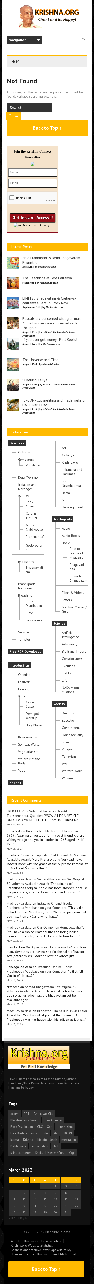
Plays (30, 613)
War (64, 764)
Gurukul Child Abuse (34, 527)
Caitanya (68, 455)
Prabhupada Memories (26, 586)
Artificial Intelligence (70, 634)
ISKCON (23, 496)
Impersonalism (34, 569)
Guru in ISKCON (31, 515)
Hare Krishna (65, 1127)
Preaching (25, 595)
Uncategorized (72, 507)
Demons (68, 713)
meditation (68, 1140)
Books (66, 543)
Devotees (16, 443)
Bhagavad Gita (44, 1113)
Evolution (68, 666)
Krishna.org (70, 462)
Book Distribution (34, 603)
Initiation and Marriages (27, 486)
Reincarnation (27, 737)
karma (14, 1140)
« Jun (11, 1218)
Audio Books (71, 536)
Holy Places (34, 725)
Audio (66, 528)
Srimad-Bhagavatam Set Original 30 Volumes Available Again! (45, 881)
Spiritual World (29, 744)
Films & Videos (73, 592)
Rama (66, 493)
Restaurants (34, 620)
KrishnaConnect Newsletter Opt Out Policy (41, 1250)
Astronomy (69, 644)
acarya (14, 1113)
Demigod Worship (32, 715)
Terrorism (69, 756)
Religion (68, 749)
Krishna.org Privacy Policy (42, 1241)
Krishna (15, 782)
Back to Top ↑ (47, 128)
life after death (47, 1140)
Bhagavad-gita (77, 566)
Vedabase (33, 465)
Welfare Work (72, 771)
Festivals (24, 682)
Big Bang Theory (74, 651)
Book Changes (32, 504)
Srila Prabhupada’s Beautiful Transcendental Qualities (38, 813)
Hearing (23, 689)
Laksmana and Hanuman (72, 471)
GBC (40, 1127)
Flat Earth (68, 673)
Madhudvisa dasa (19, 879)
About (15, 1241)
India (21, 696)
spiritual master (20, 1153)
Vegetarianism (28, 752)
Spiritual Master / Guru (74, 609)
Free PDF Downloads (25, 651)
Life (64, 680)
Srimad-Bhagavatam (78, 578)
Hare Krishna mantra (24, 1133)
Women (67, 778)
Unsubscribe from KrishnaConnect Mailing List (43, 1254)
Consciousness (72, 658)
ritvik (56, 1146)
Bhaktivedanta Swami (24, 1120)
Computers (26, 459)
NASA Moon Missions (70, 689)
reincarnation (39, 1146)
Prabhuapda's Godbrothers (35, 543)
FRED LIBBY (15, 811)
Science (59, 623)
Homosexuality (72, 735)
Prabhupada (62, 519)
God (49, 1127)
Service (23, 632)
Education (69, 720)
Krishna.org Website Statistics (32, 1245)
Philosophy (26, 562)
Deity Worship (28, 477)
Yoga (21, 770)
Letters (67, 600)
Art (64, 448)
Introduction (19, 665)
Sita (64, 500)
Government (71, 727)
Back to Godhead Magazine (77, 553)
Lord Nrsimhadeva (71, 483)
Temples (24, 639)
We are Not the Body (29, 761)
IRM (55, 1133)
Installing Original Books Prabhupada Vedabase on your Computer (39, 905)
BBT (27, 1113)
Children (24, 452)
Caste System (31, 704)
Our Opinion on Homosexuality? (60, 927)
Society (59, 704)
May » (22, 1218)
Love (65, 742)
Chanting (24, 674)
